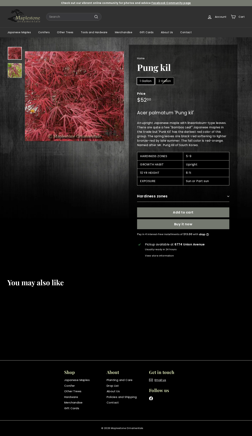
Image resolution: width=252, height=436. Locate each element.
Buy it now (183, 224)
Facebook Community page (171, 3)
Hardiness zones (152, 196)
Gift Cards (146, 32)
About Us (167, 32)
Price (141, 93)
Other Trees (65, 32)
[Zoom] (74, 96)
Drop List (113, 386)
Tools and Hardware (94, 32)
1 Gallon (145, 81)
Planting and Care (120, 380)
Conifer (69, 386)
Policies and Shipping (122, 397)
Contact (186, 32)
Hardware (71, 397)
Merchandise (123, 32)
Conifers (44, 32)
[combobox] (73, 17)
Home (141, 58)
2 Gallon (164, 81)
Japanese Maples (19, 32)
